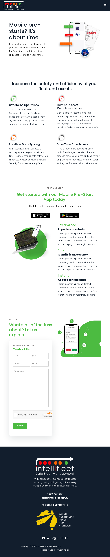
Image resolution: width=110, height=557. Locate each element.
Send (20, 425)
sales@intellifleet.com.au (55, 497)
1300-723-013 (55, 494)
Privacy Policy (63, 550)
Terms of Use (47, 550)
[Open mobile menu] (105, 5)
